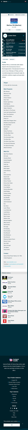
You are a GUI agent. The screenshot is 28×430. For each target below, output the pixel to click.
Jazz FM (14, 386)
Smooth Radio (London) (14, 382)
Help (14, 412)
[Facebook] (10, 408)
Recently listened (21, 14)
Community (14, 402)
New (14, 415)
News (14, 396)
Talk (14, 400)
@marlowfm (8, 266)
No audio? (18, 29)
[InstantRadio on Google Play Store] (14, 408)
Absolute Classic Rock (14, 384)
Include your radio (14, 410)
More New (14, 417)
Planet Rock (14, 388)
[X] (12, 408)
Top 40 (14, 398)
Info (19, 421)
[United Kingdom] (26, 1)
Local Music (5, 59)
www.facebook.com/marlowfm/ (16, 264)
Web (9, 29)
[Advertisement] (14, 8)
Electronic (14, 394)
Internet (7, 1)
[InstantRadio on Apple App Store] (16, 408)
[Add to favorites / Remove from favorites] (23, 36)
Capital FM (14, 380)
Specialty (12, 59)
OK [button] (12, 425)
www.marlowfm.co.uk (11, 262)
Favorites (11, 14)
